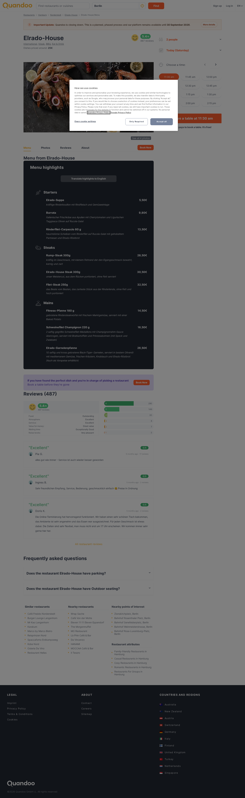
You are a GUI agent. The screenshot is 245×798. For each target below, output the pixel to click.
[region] (124, 105)
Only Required (136, 121)
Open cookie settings (85, 121)
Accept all (161, 121)
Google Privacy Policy (121, 112)
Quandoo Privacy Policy (99, 112)
